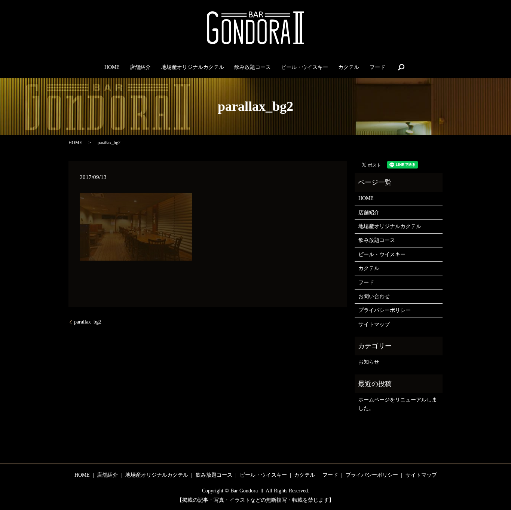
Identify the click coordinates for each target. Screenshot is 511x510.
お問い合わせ (374, 296)
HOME (112, 67)
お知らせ (368, 362)
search (401, 67)
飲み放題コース (252, 67)
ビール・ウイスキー (304, 67)
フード (377, 67)
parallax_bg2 (87, 322)
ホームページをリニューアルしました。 (397, 404)
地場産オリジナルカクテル (192, 67)
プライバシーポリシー (384, 310)
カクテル (348, 67)
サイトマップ (374, 324)
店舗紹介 (140, 67)
